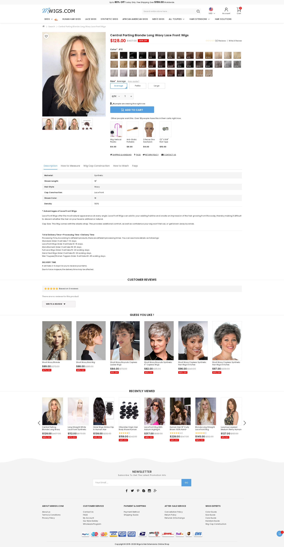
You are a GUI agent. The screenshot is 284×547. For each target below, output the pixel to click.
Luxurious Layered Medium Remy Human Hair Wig (231, 428)
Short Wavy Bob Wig (85, 362)
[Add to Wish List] (46, 36)
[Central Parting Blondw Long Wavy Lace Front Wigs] (48, 124)
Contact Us (88, 512)
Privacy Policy (48, 518)
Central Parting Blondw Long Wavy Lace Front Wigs (82, 26)
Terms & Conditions (51, 515)
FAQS (138, 154)
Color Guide (211, 512)
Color (113, 49)
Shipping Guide (131, 515)
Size (112, 81)
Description (50, 165)
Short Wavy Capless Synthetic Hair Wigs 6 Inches (192, 363)
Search (51, 26)
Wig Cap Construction (96, 165)
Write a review (235, 41)
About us (46, 512)
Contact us (170, 154)
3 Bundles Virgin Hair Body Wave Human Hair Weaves (128, 428)
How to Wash (121, 165)
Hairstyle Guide (212, 521)
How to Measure (70, 165)
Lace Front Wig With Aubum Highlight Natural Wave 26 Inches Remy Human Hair (154, 428)
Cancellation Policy (174, 512)
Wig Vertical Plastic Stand (115, 140)
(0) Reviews (220, 41)
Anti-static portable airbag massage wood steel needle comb (132, 140)
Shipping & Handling (121, 154)
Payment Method (131, 512)
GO (186, 482)
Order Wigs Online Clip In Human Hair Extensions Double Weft (103, 428)
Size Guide (210, 515)
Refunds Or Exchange (175, 518)
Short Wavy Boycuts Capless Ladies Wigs (123, 363)
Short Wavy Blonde (51, 362)
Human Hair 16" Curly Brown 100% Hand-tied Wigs (179, 428)
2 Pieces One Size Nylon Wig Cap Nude (149, 140)
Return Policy (152, 154)
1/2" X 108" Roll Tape (164, 140)
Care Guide (210, 518)
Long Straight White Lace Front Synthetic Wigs (77, 428)
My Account (88, 518)
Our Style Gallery (90, 521)
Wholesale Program (92, 524)
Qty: (114, 96)
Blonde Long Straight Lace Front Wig (205, 428)
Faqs (135, 165)
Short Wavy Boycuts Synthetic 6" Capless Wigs (158, 363)
